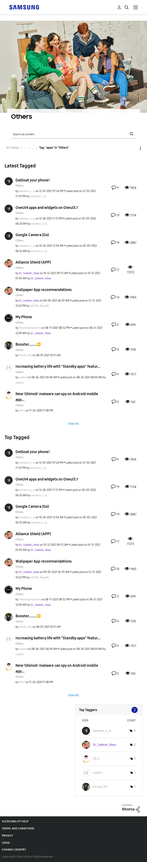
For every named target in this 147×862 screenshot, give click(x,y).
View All (73, 423)
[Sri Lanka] (24, 7)
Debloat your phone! (33, 180)
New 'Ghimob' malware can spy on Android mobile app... (57, 396)
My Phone (24, 317)
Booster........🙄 (28, 344)
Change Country (14, 849)
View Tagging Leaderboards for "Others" (108, 710)
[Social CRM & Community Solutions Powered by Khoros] (131, 808)
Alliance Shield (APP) (33, 262)
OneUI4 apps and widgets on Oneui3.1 (47, 207)
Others (19, 185)
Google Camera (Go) (32, 234)
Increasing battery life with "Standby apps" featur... (58, 366)
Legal (6, 842)
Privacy (7, 835)
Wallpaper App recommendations (44, 289)
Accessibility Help (15, 821)
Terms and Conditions (18, 828)
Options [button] (134, 148)
